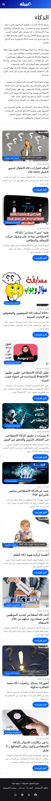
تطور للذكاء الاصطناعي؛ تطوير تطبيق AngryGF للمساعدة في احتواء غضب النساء (27, 376)
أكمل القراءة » (41, 190)
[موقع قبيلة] (25, 4)
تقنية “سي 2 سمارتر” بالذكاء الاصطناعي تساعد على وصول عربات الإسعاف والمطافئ (27, 236)
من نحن (22, 788)
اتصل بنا (30, 788)
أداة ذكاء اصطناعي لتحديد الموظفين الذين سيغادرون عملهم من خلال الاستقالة (27, 618)
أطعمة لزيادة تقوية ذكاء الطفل (31, 554)
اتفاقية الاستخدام (41, 788)
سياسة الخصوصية (10, 788)
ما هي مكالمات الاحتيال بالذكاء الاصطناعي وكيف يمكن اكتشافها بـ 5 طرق (27, 746)
